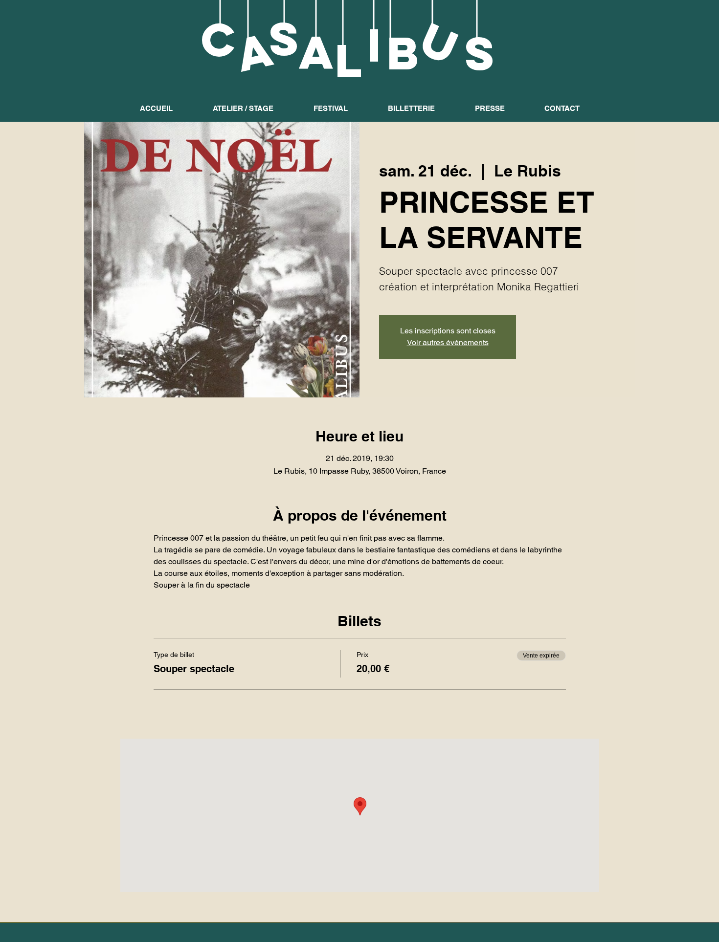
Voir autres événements (448, 342)
